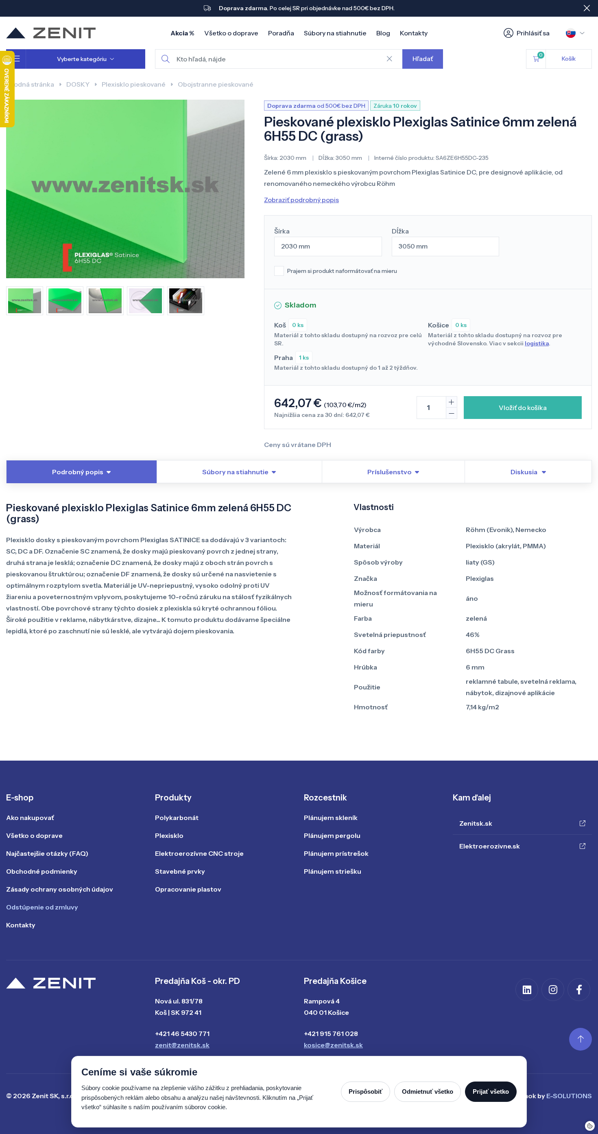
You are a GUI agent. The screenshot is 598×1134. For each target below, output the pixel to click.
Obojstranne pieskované (215, 84)
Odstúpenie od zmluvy (42, 907)
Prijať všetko (491, 1091)
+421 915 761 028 (331, 1033)
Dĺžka (400, 231)
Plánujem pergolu (332, 835)
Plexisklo (169, 835)
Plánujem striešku (332, 871)
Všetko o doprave (231, 33)
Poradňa (281, 33)
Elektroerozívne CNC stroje (199, 853)
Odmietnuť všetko (427, 1091)
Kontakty (414, 33)
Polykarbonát (177, 817)
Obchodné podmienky (41, 871)
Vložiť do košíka (523, 407)
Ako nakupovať (30, 817)
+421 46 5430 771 (182, 1033)
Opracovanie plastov (188, 889)
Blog (383, 33)
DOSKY (77, 84)
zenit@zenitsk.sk (182, 1045)
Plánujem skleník (331, 817)
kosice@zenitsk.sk (333, 1045)
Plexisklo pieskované (134, 84)
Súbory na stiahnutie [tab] (235, 472)
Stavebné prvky (180, 871)
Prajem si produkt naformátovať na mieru (342, 271)
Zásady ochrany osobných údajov (59, 889)
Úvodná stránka (30, 84)
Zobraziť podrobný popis (301, 200)
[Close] (586, 8)
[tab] (528, 471)
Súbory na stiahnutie (335, 33)
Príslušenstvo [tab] (389, 472)
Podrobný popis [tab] (77, 472)
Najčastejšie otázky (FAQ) (47, 853)
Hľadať (422, 59)
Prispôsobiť (365, 1091)
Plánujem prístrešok (336, 853)
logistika (537, 343)
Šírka (282, 231)
